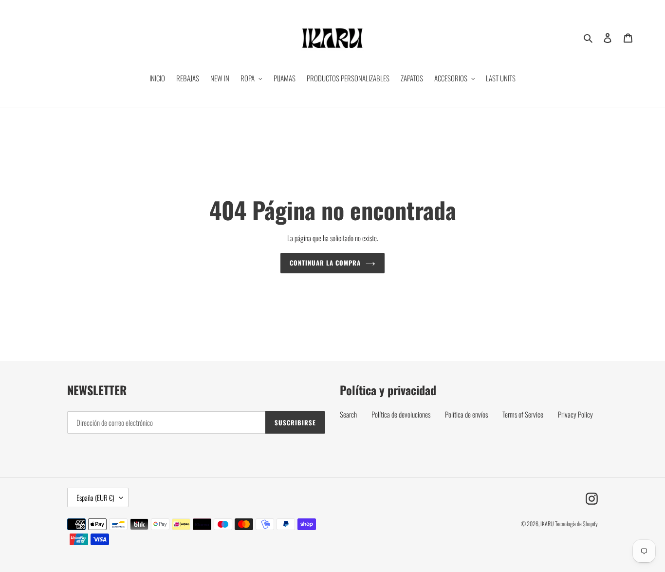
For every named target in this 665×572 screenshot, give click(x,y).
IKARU (547, 523)
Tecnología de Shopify (576, 523)
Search (348, 414)
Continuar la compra (325, 262)
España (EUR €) (95, 497)
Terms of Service (522, 414)
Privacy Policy (575, 414)
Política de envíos (466, 414)
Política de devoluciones (400, 414)
